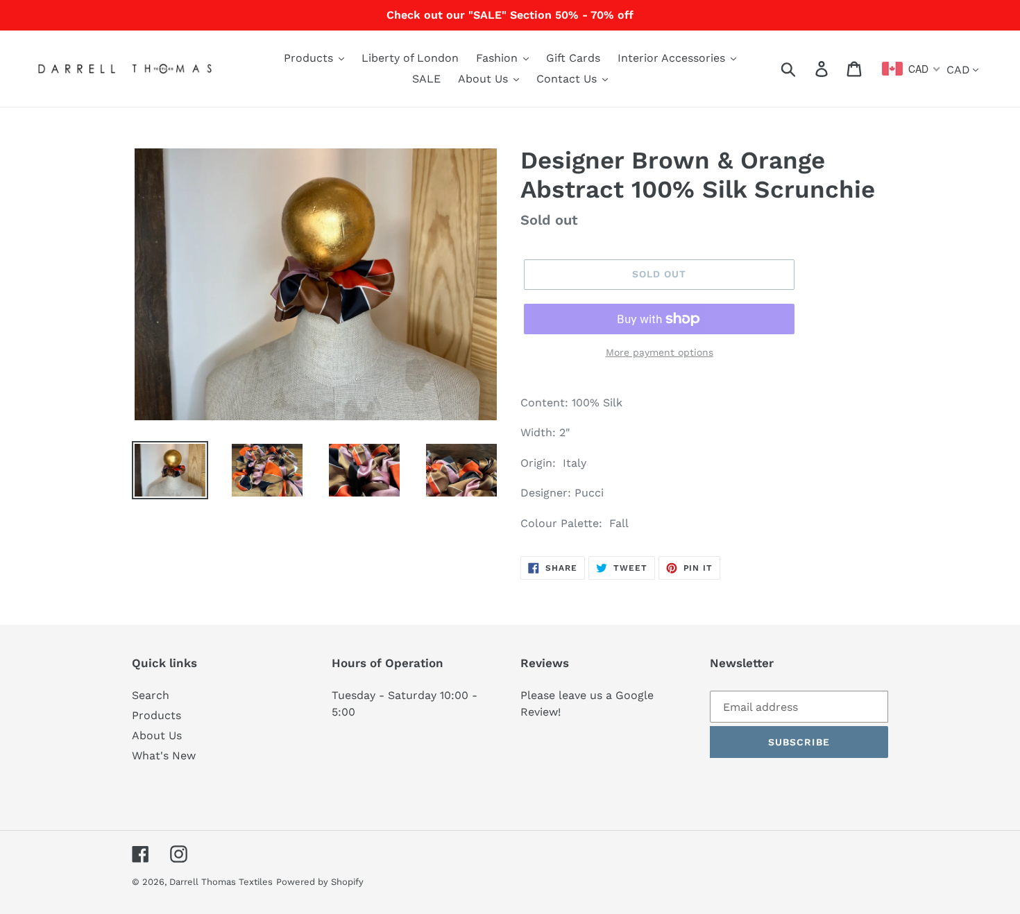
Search (150, 695)
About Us (157, 735)
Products (156, 715)
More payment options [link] (659, 352)
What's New (164, 755)
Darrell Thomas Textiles (221, 882)
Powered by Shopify (320, 882)
